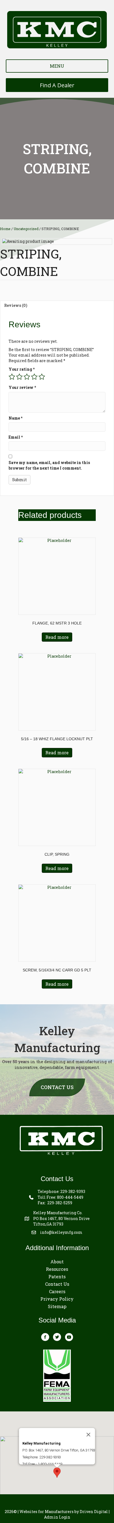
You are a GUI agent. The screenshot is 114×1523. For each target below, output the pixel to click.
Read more (57, 637)
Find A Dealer (57, 85)
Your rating (22, 369)
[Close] (88, 1434)
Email (16, 437)
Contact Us (57, 1284)
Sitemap (57, 1306)
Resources (57, 1269)
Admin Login (57, 1517)
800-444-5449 (70, 1197)
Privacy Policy (57, 1299)
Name (15, 418)
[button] (57, 1472)
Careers (57, 1291)
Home (5, 228)
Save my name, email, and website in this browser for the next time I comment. (49, 465)
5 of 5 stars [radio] (41, 376)
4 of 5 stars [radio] (34, 376)
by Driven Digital (63, 1511)
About (57, 1261)
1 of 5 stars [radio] (12, 376)
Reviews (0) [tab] (15, 305)
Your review (22, 387)
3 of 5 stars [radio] (27, 376)
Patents (57, 1276)
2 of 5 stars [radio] (19, 376)
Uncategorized (26, 228)
